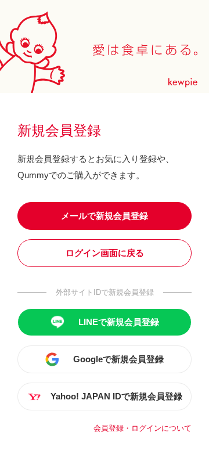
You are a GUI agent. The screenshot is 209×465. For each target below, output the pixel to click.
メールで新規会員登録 (104, 216)
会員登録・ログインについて (142, 428)
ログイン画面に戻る (105, 253)
